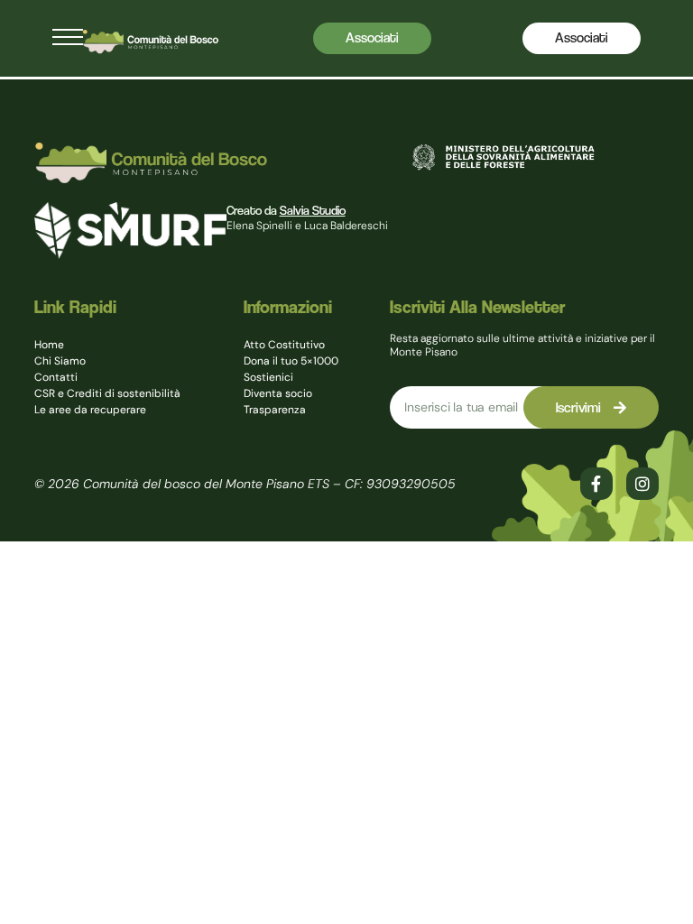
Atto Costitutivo (284, 344)
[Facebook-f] (596, 483)
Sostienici (268, 377)
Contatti (56, 377)
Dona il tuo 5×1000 (291, 361)
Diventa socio (278, 393)
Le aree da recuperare (90, 409)
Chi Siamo (60, 361)
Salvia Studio (313, 210)
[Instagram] (642, 483)
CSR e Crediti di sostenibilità (107, 393)
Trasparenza (275, 409)
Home (49, 344)
